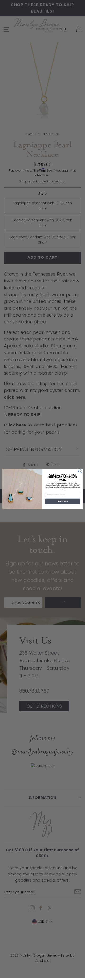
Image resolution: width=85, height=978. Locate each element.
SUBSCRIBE (63, 501)
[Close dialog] (80, 471)
